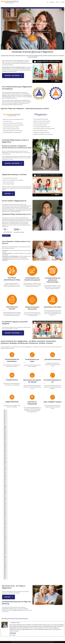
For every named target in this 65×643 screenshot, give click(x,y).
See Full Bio (16, 630)
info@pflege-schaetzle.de (17, 610)
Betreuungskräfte (20, 60)
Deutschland (18, 210)
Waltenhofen (4, 95)
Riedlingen (36, 55)
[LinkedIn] (14, 635)
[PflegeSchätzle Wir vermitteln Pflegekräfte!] (10, 2)
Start (47, 2)
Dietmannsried (8, 96)
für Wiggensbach (43, 615)
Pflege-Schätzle (21, 615)
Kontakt (62, 2)
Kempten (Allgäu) (27, 95)
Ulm (3, 98)
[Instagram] (11, 635)
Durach (14, 96)
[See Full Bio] (19, 631)
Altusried (3, 96)
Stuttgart (28, 96)
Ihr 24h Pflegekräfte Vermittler (32, 615)
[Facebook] (10, 635)
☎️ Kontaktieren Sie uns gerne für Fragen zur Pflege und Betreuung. (15, 618)
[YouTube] (13, 635)
